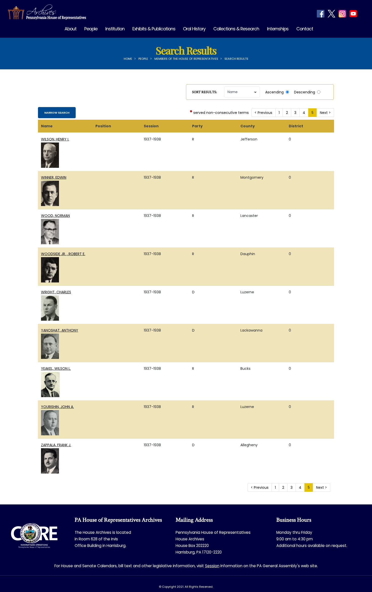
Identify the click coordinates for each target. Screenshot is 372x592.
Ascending (274, 92)
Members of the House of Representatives (186, 59)
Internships (277, 29)
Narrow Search (56, 113)
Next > (325, 112)
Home (128, 59)
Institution (115, 29)
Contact (304, 29)
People (90, 29)
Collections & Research (236, 29)
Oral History (194, 29)
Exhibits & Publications (153, 29)
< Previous (263, 112)
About (70, 29)
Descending (304, 92)
